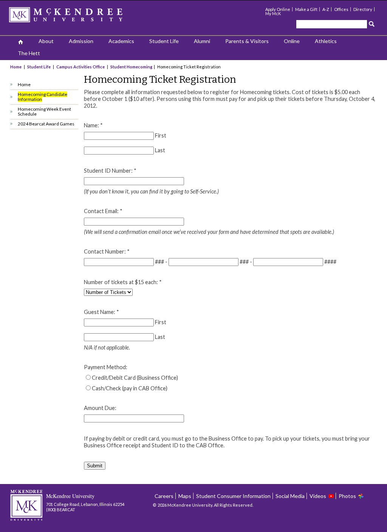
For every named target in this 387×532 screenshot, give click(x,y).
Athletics (326, 41)
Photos (347, 496)
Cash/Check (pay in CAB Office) (129, 388)
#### (330, 261)
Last (160, 150)
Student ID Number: (110, 170)
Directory (362, 9)
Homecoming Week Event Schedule (44, 111)
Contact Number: (107, 251)
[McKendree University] (75, 17)
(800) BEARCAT (60, 509)
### (159, 261)
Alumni (202, 41)
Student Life (164, 41)
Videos (318, 496)
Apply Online (277, 9)
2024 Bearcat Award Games (46, 123)
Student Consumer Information (233, 496)
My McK (273, 13)
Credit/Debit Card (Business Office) (135, 377)
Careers (164, 496)
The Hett (29, 53)
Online (292, 41)
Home (16, 66)
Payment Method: (105, 367)
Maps (184, 496)
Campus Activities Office (80, 66)
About (46, 41)
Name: (93, 125)
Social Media (290, 496)
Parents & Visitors (247, 41)
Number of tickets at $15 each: (123, 282)
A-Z (325, 9)
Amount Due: (100, 408)
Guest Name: (101, 312)
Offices (341, 9)
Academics (121, 41)
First (160, 135)
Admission (81, 41)
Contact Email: (103, 211)
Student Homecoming (131, 66)
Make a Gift (306, 9)
